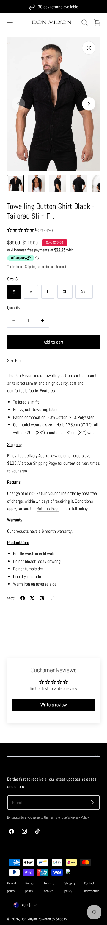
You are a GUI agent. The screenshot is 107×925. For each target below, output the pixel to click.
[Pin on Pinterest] (42, 598)
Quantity (13, 307)
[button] (9, 22)
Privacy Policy (79, 817)
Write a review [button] (53, 705)
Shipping (30, 266)
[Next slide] (88, 103)
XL (65, 291)
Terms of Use (58, 817)
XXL (84, 291)
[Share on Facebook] (23, 598)
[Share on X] (32, 598)
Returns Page (48, 508)
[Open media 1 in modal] (88, 48)
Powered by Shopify (52, 918)
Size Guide (16, 360)
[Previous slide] (18, 103)
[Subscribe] (92, 802)
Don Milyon (29, 918)
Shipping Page (45, 463)
